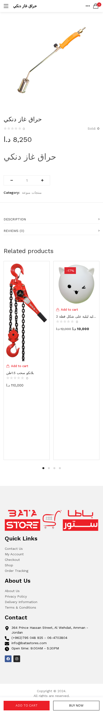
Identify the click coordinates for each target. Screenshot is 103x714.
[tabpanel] (27, 360)
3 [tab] (54, 468)
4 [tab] (60, 468)
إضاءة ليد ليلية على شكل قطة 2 (76, 316)
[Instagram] (16, 658)
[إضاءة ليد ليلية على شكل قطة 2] (76, 284)
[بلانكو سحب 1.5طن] (26, 312)
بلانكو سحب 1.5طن (20, 373)
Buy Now (76, 705)
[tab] (51, 218)
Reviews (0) (14, 231)
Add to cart (27, 705)
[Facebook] (8, 658)
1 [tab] (43, 468)
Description (15, 219)
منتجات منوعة (32, 192)
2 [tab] (49, 468)
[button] (95, 6)
